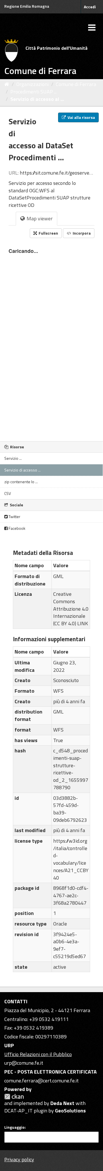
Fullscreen (48, 233)
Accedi (90, 7)
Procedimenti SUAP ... (33, 91)
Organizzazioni (32, 84)
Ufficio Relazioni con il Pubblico (38, 1054)
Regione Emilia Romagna (26, 6)
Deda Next (62, 1103)
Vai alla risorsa (81, 117)
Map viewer (39, 218)
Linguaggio (14, 1127)
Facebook (16, 528)
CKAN (14, 1097)
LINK (82, 623)
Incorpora (81, 233)
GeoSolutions (70, 1110)
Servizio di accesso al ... (37, 99)
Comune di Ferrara (76, 84)
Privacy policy (19, 1159)
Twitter (14, 516)
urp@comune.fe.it (23, 1063)
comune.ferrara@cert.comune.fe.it (41, 1080)
